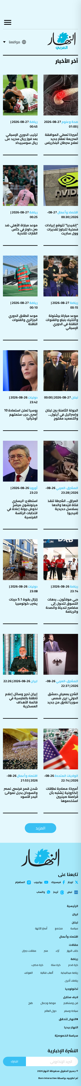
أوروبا (33, 488)
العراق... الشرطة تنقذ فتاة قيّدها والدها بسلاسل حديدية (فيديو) (63, 507)
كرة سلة (56, 964)
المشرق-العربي (66, 488)
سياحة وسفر (71, 1010)
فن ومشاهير (71, 1003)
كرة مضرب (37, 964)
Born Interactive (47, 1078)
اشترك (14, 1061)
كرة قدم (73, 964)
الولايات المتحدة (66, 776)
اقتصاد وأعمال (67, 212)
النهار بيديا (71, 1027)
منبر (46, 950)
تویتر (70, 882)
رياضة (33, 122)
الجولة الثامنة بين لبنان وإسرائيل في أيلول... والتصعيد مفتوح (61, 414)
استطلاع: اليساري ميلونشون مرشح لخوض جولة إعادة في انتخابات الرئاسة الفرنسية (22, 509)
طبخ (30, 1003)
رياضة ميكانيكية (69, 972)
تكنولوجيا (71, 988)
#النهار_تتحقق (68, 1019)
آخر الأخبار (66, 61)
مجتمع (59, 928)
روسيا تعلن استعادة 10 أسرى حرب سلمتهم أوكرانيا (21, 414)
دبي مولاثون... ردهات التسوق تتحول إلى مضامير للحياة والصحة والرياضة (62, 605)
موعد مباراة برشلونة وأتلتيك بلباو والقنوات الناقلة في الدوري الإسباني (62, 322)
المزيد (40, 828)
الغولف (28, 972)
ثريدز (55, 892)
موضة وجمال (48, 1003)
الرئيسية (72, 906)
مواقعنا (14, 42)
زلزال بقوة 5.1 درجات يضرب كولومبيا (23, 601)
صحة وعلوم (69, 122)
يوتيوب (38, 882)
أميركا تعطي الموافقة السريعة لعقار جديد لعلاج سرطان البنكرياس (61, 139)
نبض (69, 892)
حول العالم (50, 1010)
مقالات (73, 944)
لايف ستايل (70, 997)
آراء (57, 950)
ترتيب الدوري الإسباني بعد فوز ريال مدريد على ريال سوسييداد (21, 139)
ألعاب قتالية (46, 972)
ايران (34, 681)
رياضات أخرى (71, 980)
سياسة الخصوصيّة (66, 1035)
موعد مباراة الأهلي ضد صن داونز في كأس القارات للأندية (21, 229)
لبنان (74, 397)
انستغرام (20, 882)
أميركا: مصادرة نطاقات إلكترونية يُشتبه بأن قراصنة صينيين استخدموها (62, 795)
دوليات (32, 397)
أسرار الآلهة (41, 928)
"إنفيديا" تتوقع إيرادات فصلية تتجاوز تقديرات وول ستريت (61, 229)
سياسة (74, 928)
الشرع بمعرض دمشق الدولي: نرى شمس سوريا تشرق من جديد (62, 698)
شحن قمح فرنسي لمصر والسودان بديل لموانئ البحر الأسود (21, 793)
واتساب (40, 892)
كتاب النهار (72, 950)
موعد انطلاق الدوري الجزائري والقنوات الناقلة (23, 320)
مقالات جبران (29, 950)
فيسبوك (56, 882)
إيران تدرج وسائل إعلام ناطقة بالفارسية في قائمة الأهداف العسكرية (21, 700)
